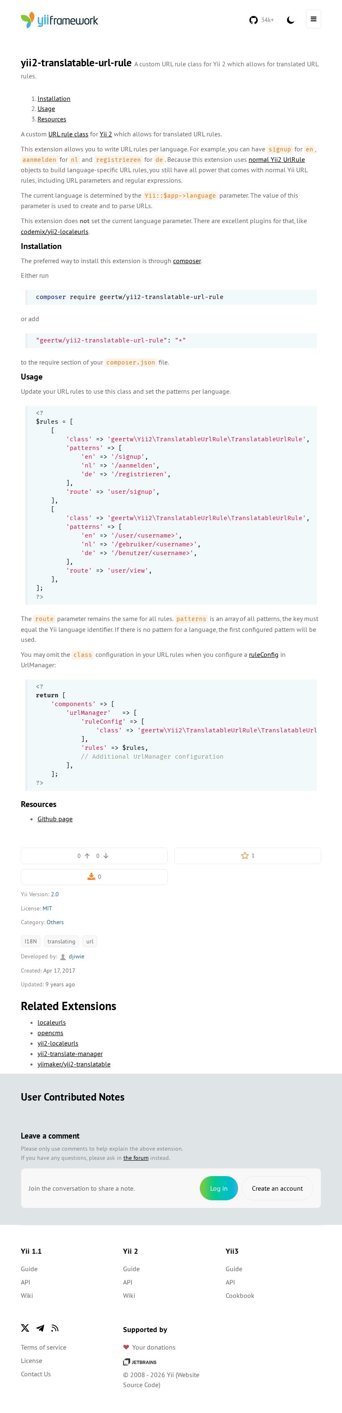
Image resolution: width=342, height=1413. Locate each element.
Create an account (277, 1188)
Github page (55, 819)
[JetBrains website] (139, 1361)
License (31, 1360)
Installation (54, 98)
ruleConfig (264, 654)
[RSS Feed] (55, 1328)
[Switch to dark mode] (290, 20)
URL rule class (68, 134)
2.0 (55, 894)
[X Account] (25, 1328)
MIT (47, 908)
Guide (29, 1269)
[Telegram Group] (40, 1328)
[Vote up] (87, 856)
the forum (135, 1158)
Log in (219, 1188)
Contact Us (36, 1374)
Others (55, 922)
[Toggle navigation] (313, 19)
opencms (50, 1032)
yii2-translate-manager (70, 1053)
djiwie (75, 956)
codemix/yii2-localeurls (54, 231)
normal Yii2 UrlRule (277, 159)
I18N (31, 941)
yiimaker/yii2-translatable (74, 1064)
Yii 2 (106, 134)
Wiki (27, 1295)
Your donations (154, 1347)
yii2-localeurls (58, 1043)
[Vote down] (106, 856)
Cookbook (240, 1295)
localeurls (52, 1022)
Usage (46, 108)
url (89, 941)
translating (61, 941)
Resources (52, 119)
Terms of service (43, 1347)
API (25, 1282)
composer (187, 260)
